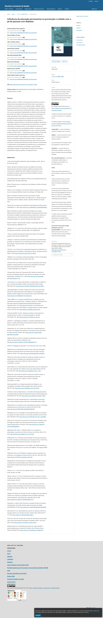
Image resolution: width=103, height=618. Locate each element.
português (79, 30)
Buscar (95, 9)
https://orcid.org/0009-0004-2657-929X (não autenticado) (23, 32)
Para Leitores (79, 40)
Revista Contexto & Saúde (17, 6)
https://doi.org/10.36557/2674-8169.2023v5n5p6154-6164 (25, 303)
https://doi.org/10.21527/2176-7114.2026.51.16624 (23, 84)
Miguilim (9, 556)
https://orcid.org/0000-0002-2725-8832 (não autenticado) (23, 39)
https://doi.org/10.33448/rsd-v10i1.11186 (30, 371)
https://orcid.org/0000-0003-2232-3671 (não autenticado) (23, 66)
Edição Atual (28, 9)
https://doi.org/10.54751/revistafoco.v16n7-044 (19, 457)
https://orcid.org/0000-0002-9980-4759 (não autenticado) (23, 46)
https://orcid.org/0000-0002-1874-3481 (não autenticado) (23, 52)
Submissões (19, 9)
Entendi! (38, 615)
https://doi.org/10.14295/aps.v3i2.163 (30, 317)
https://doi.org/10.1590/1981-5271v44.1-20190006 (32, 417)
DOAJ (8, 553)
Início (8, 14)
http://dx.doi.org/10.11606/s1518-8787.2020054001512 (22, 342)
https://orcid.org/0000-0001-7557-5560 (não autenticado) (23, 72)
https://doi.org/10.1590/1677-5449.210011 (25, 522)
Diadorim (10, 562)
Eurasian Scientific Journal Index (16, 573)
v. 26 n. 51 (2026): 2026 (22, 14)
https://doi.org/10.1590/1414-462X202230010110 (20, 499)
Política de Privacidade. (95, 612)
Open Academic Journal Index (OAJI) (18, 565)
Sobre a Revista (9, 9)
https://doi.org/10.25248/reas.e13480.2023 (31, 530)
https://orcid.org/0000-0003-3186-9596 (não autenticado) (23, 79)
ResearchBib (11, 576)
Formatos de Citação (58, 254)
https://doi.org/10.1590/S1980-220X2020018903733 (21, 409)
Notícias (60, 9)
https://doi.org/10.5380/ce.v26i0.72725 (29, 309)
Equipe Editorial (51, 9)
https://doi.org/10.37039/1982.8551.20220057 (32, 353)
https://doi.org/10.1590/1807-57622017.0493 (33, 396)
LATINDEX (10, 559)
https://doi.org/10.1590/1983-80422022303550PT (33, 507)
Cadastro (91, 1)
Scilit (8, 570)
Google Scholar (11, 582)
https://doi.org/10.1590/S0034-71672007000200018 (33, 207)
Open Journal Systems (82, 16)
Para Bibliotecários (80, 45)
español (78, 28)
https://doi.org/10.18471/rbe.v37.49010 (25, 253)
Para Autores (79, 42)
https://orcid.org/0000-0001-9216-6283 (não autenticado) (23, 59)
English (78, 25)
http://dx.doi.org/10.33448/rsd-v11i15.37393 (22, 434)
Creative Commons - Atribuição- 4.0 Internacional (46, 588)
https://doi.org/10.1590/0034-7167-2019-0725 (19, 295)
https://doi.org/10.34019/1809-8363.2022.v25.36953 (30, 286)
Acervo (13, 14)
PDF (65, 61)
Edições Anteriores (39, 9)
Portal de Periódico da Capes (15, 579)
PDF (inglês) (57, 61)
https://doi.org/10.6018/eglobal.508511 (23, 515)
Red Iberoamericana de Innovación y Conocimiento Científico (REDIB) (27, 568)
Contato (67, 9)
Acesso (96, 1)
